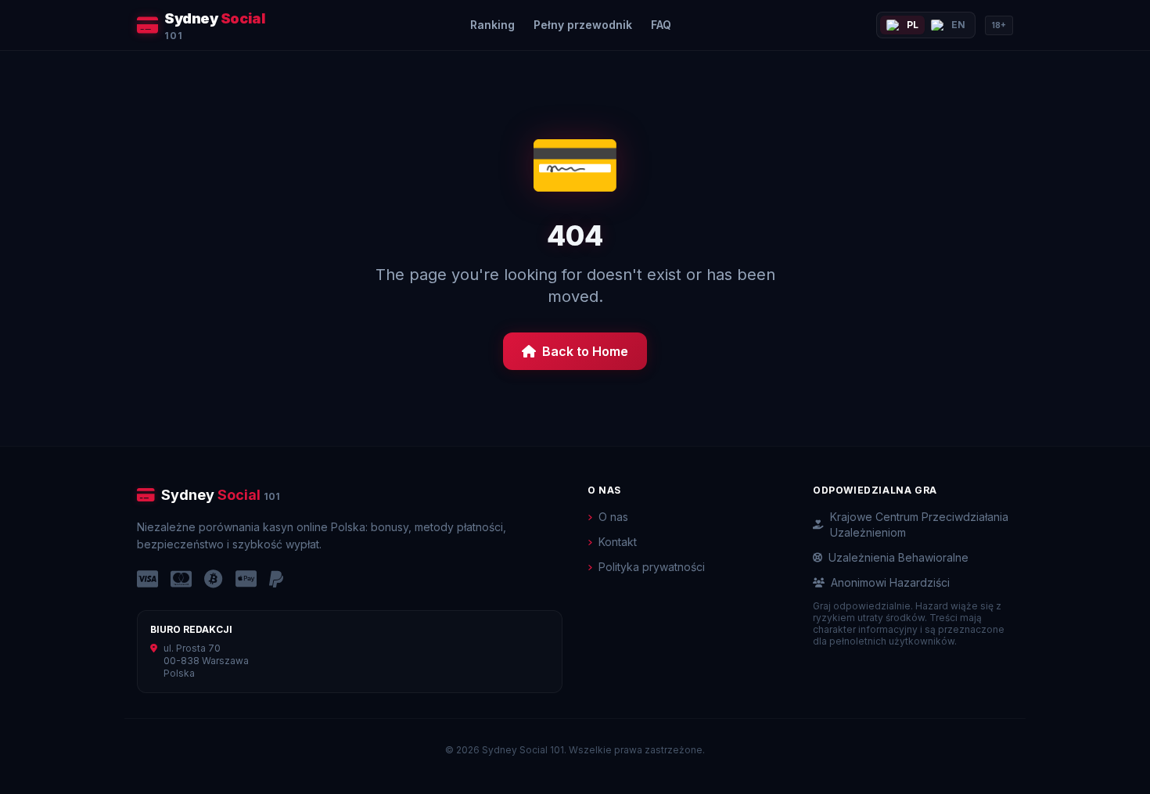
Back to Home (585, 351)
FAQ (661, 24)
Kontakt (617, 541)
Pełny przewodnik (583, 24)
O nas (613, 516)
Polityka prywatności (651, 566)
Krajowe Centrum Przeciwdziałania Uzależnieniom (919, 524)
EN (958, 25)
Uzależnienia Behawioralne (898, 557)
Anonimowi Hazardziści (890, 582)
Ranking (492, 24)
